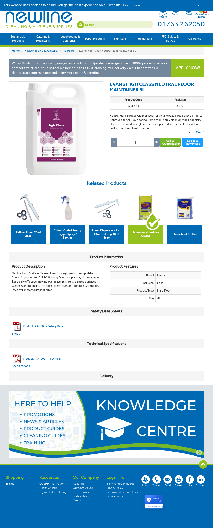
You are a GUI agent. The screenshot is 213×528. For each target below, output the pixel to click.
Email (189, 14)
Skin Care (120, 38)
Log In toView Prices (192, 142)
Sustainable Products (18, 39)
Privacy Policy (114, 488)
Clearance (194, 38)
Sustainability (81, 496)
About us (78, 483)
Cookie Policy (114, 496)
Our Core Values (83, 488)
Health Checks (48, 488)
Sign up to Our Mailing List (55, 492)
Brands (10, 483)
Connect (201, 485)
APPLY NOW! (188, 67)
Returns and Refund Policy (122, 492)
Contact (176, 14)
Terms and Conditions (120, 483)
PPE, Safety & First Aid (170, 39)
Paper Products (95, 38)
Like (189, 485)
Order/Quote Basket (201, 14)
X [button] (198, 5)
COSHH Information (51, 483)
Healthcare (145, 38)
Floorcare (69, 51)
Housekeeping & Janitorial (69, 39)
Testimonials (81, 492)
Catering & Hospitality (43, 39)
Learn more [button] (131, 5)
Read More (196, 132)
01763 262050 (181, 24)
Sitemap (78, 500)
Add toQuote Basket (171, 142)
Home (16, 51)
